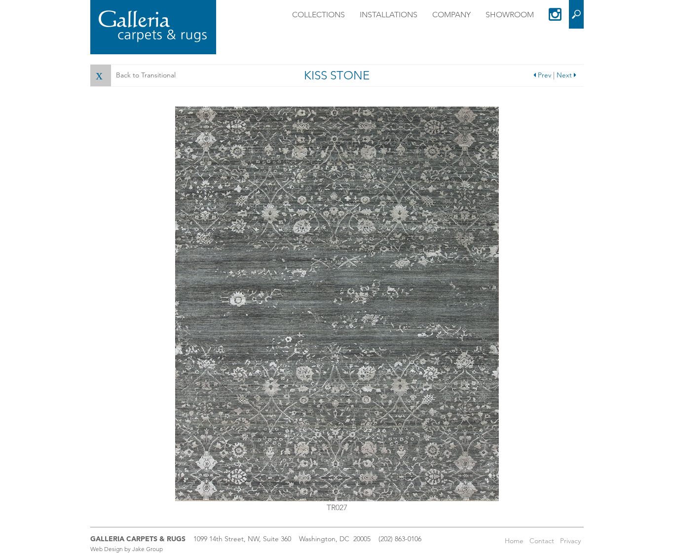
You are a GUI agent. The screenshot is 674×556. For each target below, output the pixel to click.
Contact (541, 540)
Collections (318, 14)
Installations (388, 14)
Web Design (106, 549)
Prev (543, 75)
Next (565, 75)
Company (451, 14)
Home (514, 540)
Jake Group (147, 549)
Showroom (510, 14)
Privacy (570, 540)
